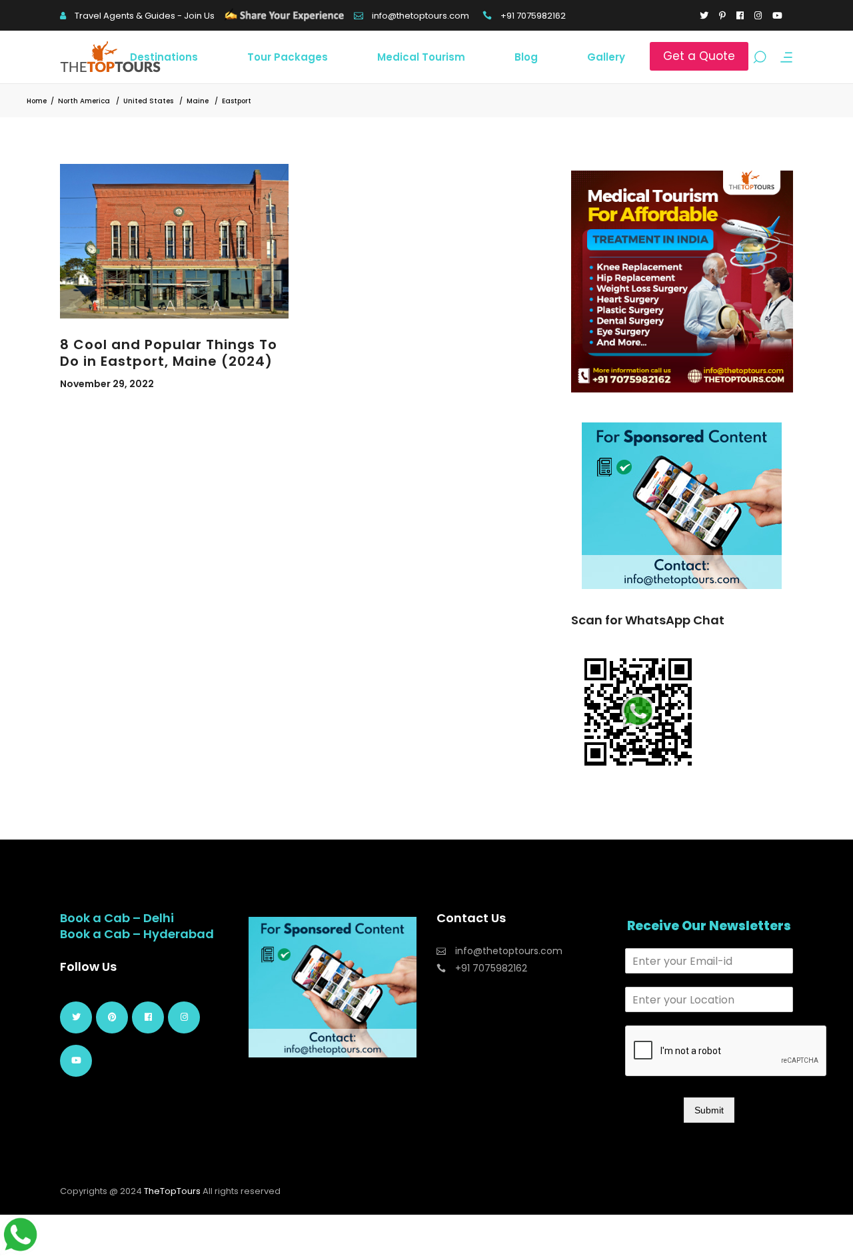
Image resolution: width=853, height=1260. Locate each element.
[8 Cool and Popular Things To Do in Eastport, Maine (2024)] (174, 241)
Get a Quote (699, 56)
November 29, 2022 (107, 383)
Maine (198, 101)
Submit (709, 1110)
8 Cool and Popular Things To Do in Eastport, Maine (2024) (168, 352)
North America (84, 101)
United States (148, 101)
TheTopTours (172, 1191)
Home (37, 101)
